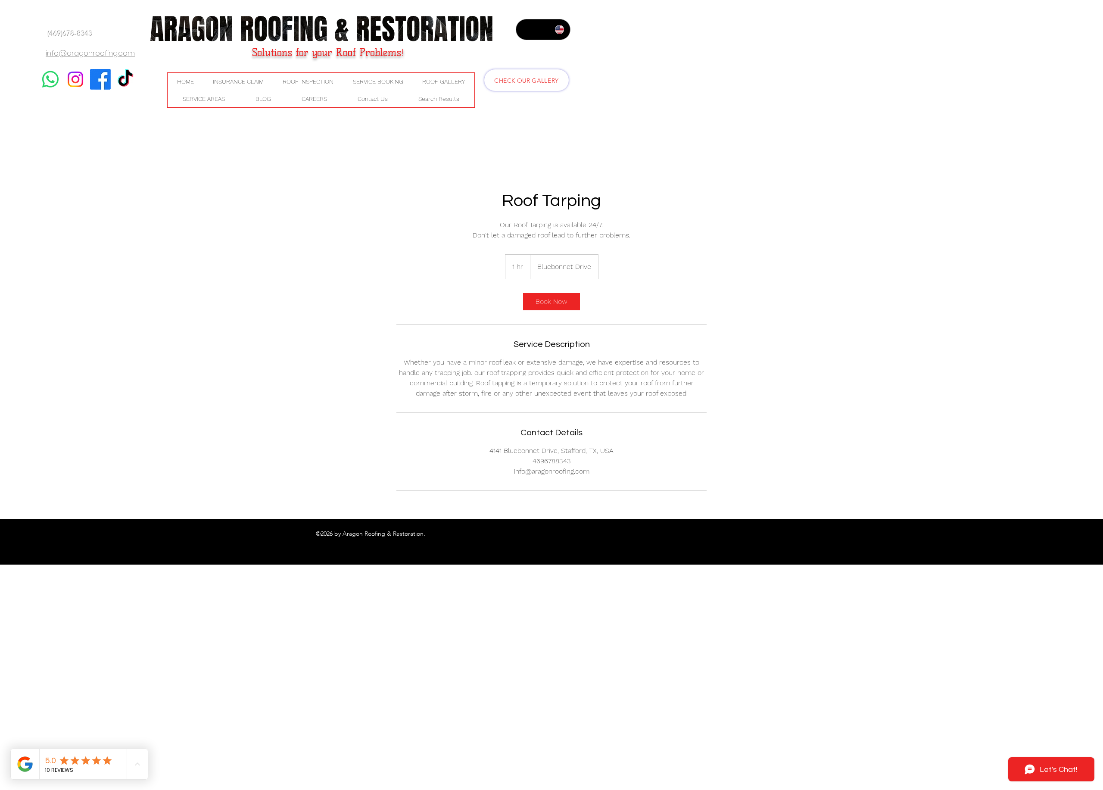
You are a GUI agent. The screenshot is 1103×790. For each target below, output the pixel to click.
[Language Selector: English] (543, 29)
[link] (551, 301)
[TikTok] (125, 79)
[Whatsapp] (50, 79)
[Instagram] (75, 79)
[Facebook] (100, 79)
